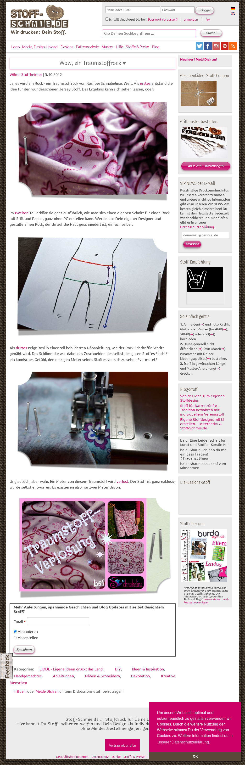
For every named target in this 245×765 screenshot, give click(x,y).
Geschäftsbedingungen (72, 756)
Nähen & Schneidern (102, 675)
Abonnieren (27, 631)
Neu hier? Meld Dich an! (198, 59)
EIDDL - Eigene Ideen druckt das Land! (71, 668)
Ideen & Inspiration (148, 668)
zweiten (21, 212)
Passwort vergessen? (163, 19)
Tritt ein (20, 691)
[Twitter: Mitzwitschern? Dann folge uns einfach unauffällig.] (200, 48)
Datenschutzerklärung (197, 227)
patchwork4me (212, 599)
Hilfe (119, 46)
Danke (116, 756)
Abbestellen (27, 637)
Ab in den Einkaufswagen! (206, 166)
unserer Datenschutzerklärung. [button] (184, 742)
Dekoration (140, 675)
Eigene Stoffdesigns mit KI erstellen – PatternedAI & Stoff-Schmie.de (202, 424)
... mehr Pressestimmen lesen (206, 600)
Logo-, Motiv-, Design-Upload (34, 46)
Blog (155, 46)
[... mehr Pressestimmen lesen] (204, 581)
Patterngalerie (87, 46)
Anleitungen (63, 675)
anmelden (191, 19)
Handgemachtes (28, 675)
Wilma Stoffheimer (26, 74)
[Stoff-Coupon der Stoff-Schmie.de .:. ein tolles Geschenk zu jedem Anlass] (198, 105)
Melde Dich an (47, 691)
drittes (21, 347)
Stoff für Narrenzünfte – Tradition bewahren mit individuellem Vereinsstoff (202, 410)
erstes (145, 83)
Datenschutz (100, 756)
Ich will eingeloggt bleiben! (127, 19)
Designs (67, 46)
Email (20, 621)
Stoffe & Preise (137, 46)
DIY (118, 668)
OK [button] (195, 756)
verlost (122, 481)
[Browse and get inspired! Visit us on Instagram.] (216, 48)
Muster (107, 46)
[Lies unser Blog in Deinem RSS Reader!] (233, 48)
